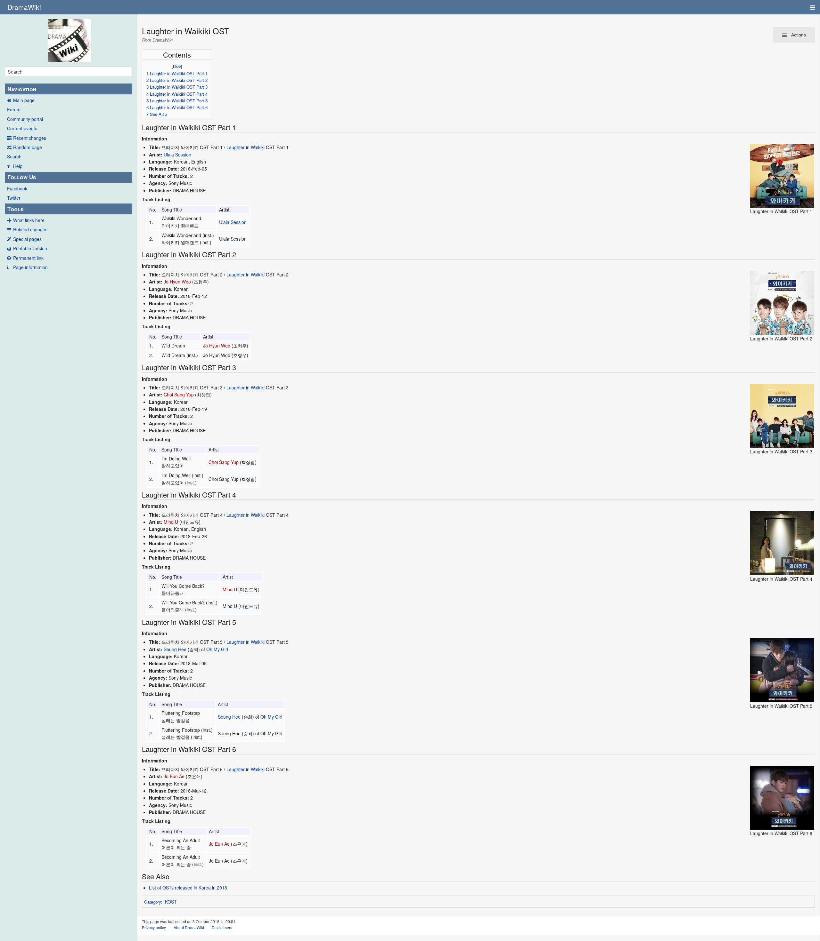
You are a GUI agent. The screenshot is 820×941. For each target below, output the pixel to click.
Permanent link (28, 258)
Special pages (27, 239)
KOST (171, 901)
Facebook (17, 188)
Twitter (13, 198)
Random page (27, 147)
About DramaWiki (189, 927)
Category (152, 902)
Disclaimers (222, 927)
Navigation (21, 89)
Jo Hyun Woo (177, 281)
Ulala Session (177, 154)
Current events (22, 128)
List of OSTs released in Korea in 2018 (188, 887)
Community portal (25, 119)
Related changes (30, 229)
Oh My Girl (217, 649)
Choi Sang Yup (179, 394)
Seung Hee (175, 649)
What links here (29, 220)
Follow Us (21, 177)
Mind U (171, 522)
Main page (24, 100)
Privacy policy (154, 927)
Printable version (30, 248)
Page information (30, 267)
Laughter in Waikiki (245, 147)
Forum (13, 109)
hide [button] (177, 66)
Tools (15, 209)
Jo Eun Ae (174, 776)
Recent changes (29, 138)
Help (17, 166)
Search (14, 156)
